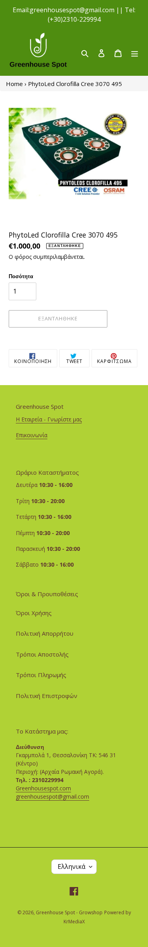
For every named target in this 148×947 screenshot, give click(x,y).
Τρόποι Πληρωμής (41, 675)
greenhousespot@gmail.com (52, 796)
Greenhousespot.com (43, 788)
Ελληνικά (71, 866)
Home (14, 84)
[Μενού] (134, 52)
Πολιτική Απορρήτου (44, 633)
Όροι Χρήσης (34, 613)
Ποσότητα (21, 276)
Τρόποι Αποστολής (42, 654)
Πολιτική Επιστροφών (46, 696)
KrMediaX (74, 921)
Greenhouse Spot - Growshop (69, 912)
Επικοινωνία (31, 435)
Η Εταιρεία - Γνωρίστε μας (49, 419)
